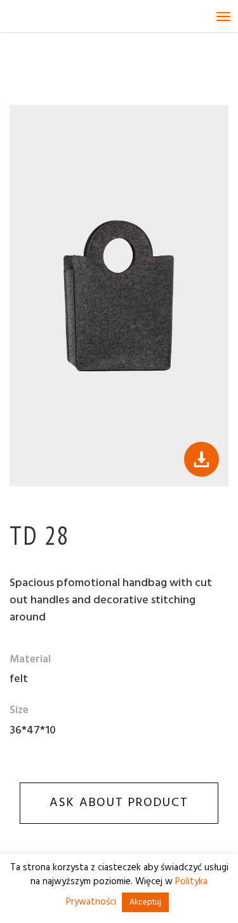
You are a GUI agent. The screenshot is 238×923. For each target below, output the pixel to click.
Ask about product (119, 803)
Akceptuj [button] (145, 902)
